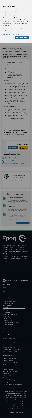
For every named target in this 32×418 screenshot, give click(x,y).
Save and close (21, 38)
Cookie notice (21, 31)
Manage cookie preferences (11, 34)
